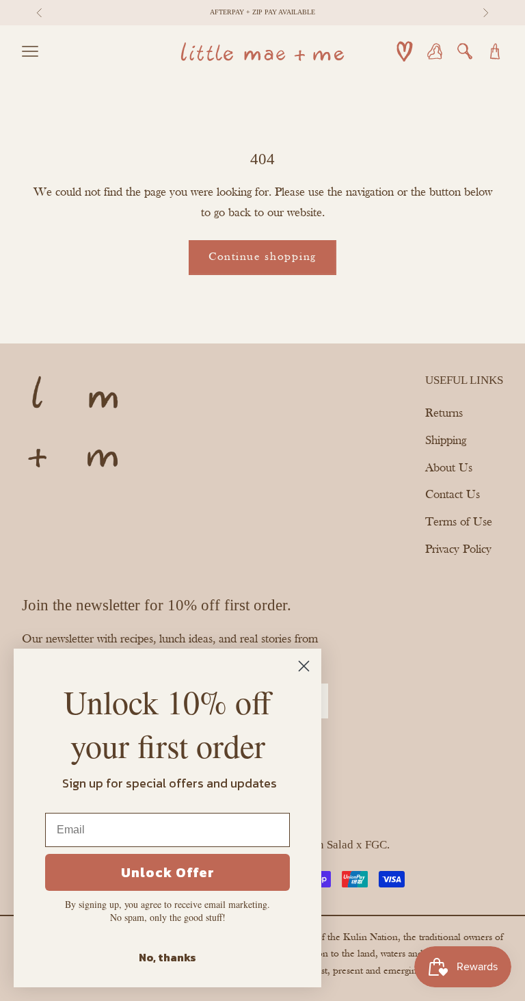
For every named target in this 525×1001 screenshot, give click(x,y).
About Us (448, 468)
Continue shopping (262, 257)
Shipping (445, 440)
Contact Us (452, 495)
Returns (444, 413)
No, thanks (167, 957)
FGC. (377, 844)
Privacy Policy (458, 549)
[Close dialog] (304, 666)
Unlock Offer (168, 872)
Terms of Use (458, 522)
